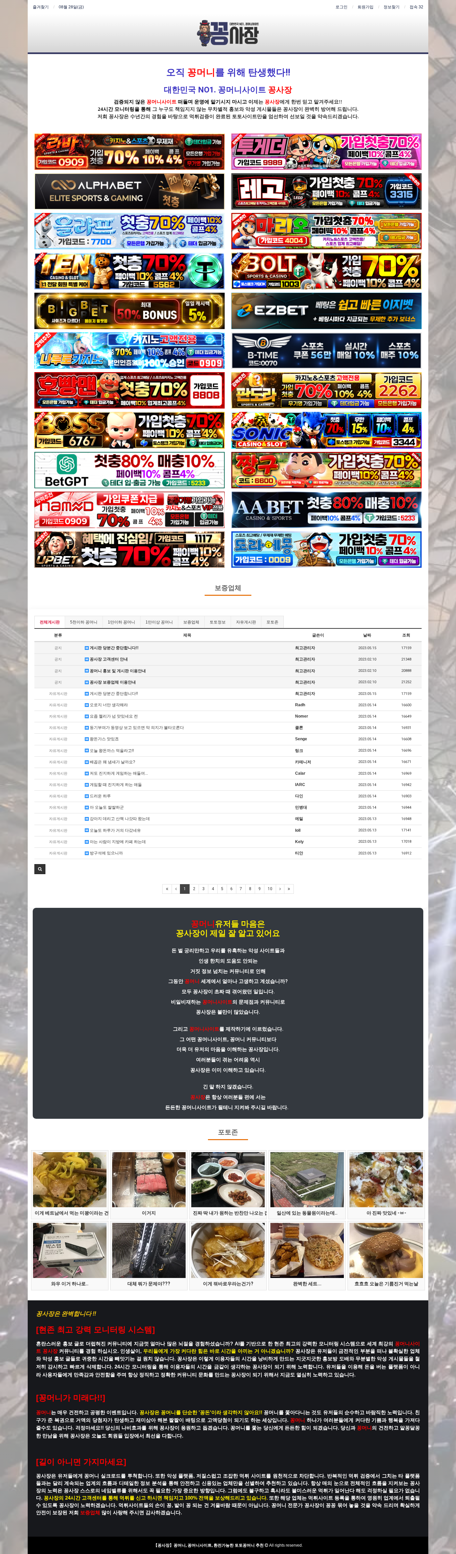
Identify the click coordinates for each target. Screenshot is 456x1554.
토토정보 (218, 622)
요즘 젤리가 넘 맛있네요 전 (113, 716)
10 (270, 888)
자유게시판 (246, 622)
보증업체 (228, 588)
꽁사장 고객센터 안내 (108, 659)
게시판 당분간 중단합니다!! (114, 647)
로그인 (341, 7)
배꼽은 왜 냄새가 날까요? (112, 762)
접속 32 (416, 7)
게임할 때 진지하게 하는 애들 (115, 784)
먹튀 (194, 116)
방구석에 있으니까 (106, 853)
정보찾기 (392, 7)
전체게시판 (50, 622)
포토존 (272, 622)
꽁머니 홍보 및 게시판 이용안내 (117, 671)
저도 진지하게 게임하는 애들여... (118, 773)
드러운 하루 (100, 796)
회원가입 (366, 7)
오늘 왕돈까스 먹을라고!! (111, 750)
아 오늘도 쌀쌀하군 (106, 807)
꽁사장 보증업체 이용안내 (112, 682)
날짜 (367, 635)
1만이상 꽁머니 (159, 622)
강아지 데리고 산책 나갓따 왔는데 (119, 818)
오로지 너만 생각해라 (108, 705)
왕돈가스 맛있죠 (104, 739)
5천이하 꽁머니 (83, 622)
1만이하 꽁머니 (121, 622)
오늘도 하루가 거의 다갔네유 (115, 830)
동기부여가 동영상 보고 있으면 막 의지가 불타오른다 (136, 727)
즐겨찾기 (41, 7)
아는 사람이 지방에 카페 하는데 (117, 841)
